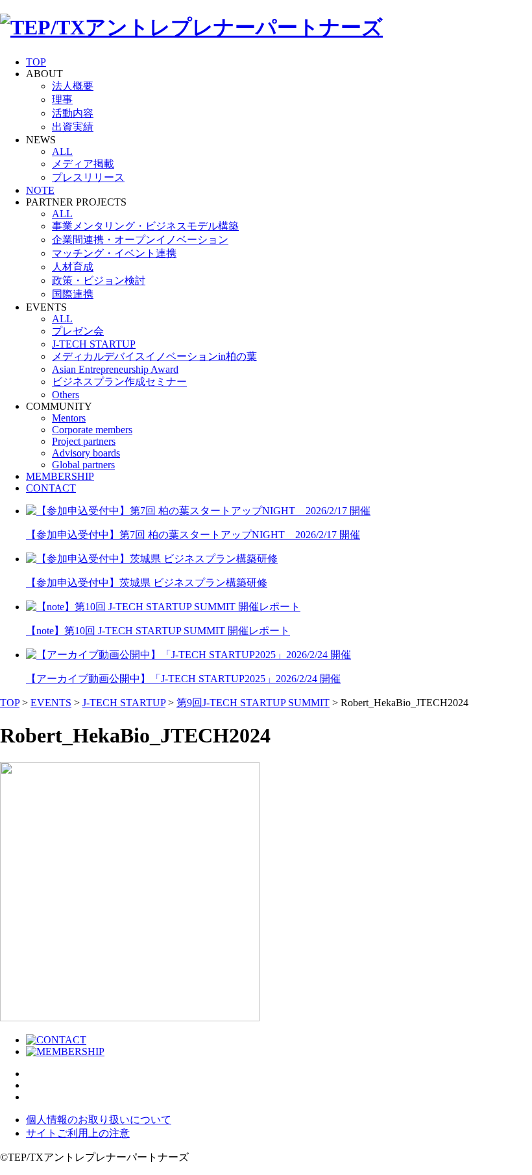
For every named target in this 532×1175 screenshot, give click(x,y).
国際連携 (72, 294)
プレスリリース (88, 177)
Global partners (83, 464)
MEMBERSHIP (60, 476)
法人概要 (72, 85)
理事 (62, 99)
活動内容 (72, 113)
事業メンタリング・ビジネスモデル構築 (145, 225)
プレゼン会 (78, 331)
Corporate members (92, 429)
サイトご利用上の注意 (78, 1133)
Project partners (83, 441)
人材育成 (72, 266)
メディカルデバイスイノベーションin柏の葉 (154, 356)
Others (65, 394)
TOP (36, 61)
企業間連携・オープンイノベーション (140, 239)
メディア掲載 (83, 163)
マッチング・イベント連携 (114, 253)
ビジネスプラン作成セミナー (119, 381)
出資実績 (72, 126)
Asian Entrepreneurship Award (115, 369)
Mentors (69, 417)
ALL (62, 151)
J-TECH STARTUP (94, 344)
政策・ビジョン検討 (98, 280)
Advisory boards (86, 452)
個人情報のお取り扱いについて (98, 1119)
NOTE (40, 190)
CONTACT (51, 487)
